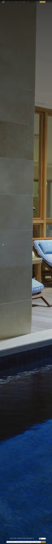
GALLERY (43, 538)
